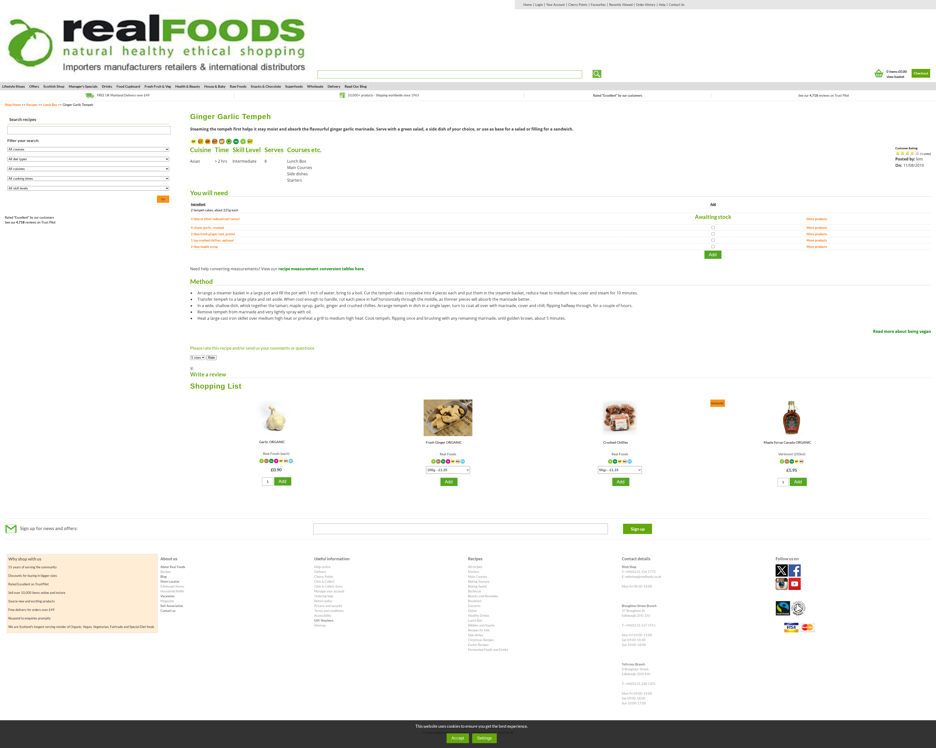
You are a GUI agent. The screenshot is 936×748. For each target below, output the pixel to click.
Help (662, 5)
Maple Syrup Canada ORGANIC (787, 442)
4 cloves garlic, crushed (207, 228)
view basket (895, 77)
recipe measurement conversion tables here (321, 268)
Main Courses (477, 577)
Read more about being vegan (902, 331)
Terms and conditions (329, 611)
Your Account (555, 5)
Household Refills (172, 591)
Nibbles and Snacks (481, 625)
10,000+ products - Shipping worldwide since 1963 (383, 95)
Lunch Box (50, 105)
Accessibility (323, 615)
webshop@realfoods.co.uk (643, 577)
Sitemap (320, 625)
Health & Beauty (187, 86)
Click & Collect (324, 581)
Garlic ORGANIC (272, 442)
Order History (645, 5)
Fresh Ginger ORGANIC (444, 442)
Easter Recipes (478, 645)
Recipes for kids (479, 630)
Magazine (167, 601)
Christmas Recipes (481, 640)
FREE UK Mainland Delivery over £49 (123, 95)
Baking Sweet (477, 586)
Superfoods (294, 86)
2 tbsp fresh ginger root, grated (213, 234)
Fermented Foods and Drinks (488, 650)
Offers (34, 86)
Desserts (474, 606)
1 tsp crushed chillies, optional (212, 240)
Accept (457, 738)
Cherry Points (577, 5)
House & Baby (214, 86)
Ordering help (323, 596)
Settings (484, 738)
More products (817, 219)
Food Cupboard (128, 86)
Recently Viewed (621, 5)
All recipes (475, 567)
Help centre (322, 567)
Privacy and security (328, 606)
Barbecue (474, 591)
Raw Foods (238, 86)
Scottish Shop (53, 86)
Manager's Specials (83, 86)
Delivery (334, 86)
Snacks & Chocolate (266, 86)
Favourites (598, 5)
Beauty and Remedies (483, 596)
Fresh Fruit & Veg (158, 86)
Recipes (32, 105)
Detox (472, 611)
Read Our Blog (356, 86)
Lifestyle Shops (13, 86)
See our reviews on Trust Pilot (823, 95)
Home (527, 5)
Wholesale (315, 86)
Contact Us (676, 5)
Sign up (638, 529)
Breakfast (475, 601)
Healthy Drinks (478, 615)
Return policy (323, 601)
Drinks (107, 86)
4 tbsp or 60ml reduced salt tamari (215, 219)
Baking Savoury (479, 581)
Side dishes (475, 635)
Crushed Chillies (615, 442)
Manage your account (329, 591)
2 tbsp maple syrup (204, 247)
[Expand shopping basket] (879, 73)
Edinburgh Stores (172, 586)
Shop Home (13, 105)
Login (539, 5)
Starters (473, 572)
